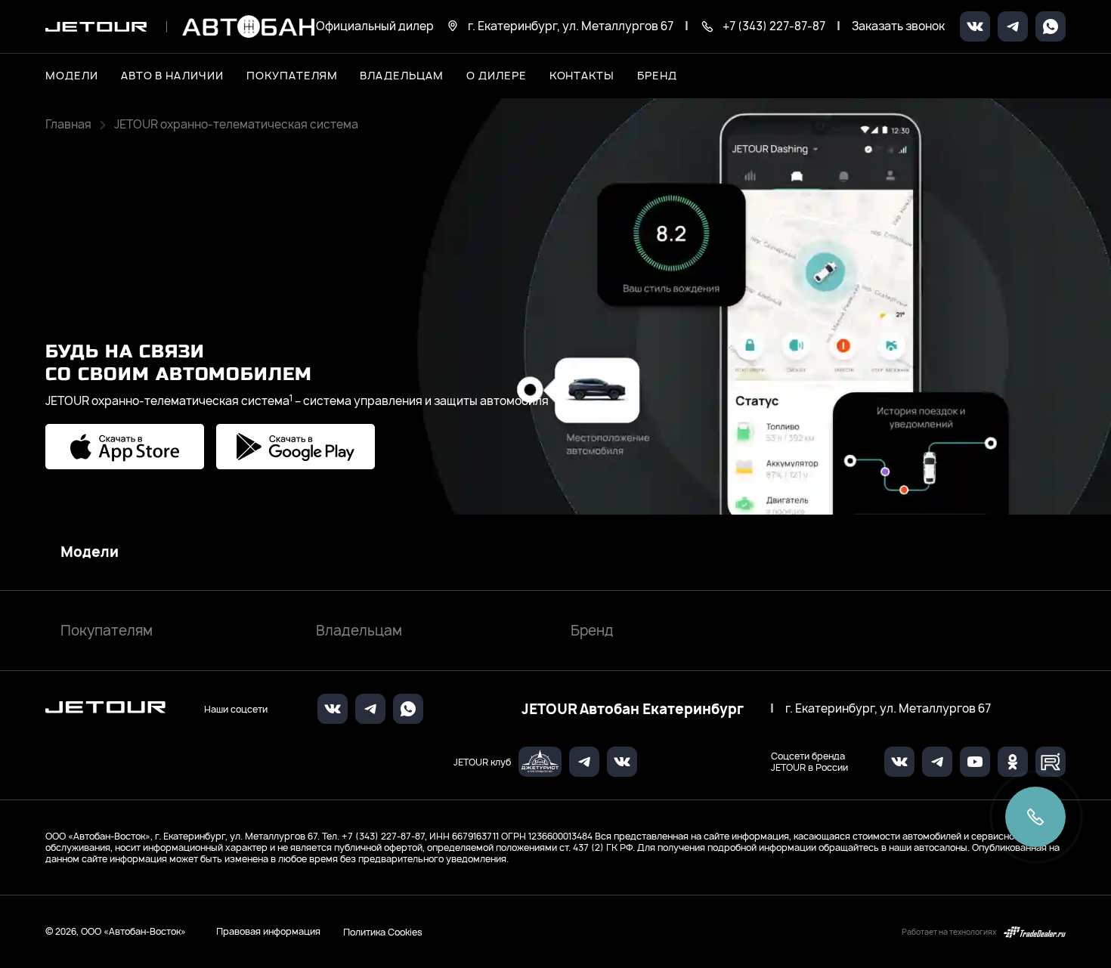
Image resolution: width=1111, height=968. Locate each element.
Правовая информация (268, 931)
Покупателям (106, 630)
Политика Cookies (382, 932)
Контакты (582, 75)
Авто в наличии (172, 75)
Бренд (592, 630)
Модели (89, 552)
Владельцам (359, 630)
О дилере (496, 75)
